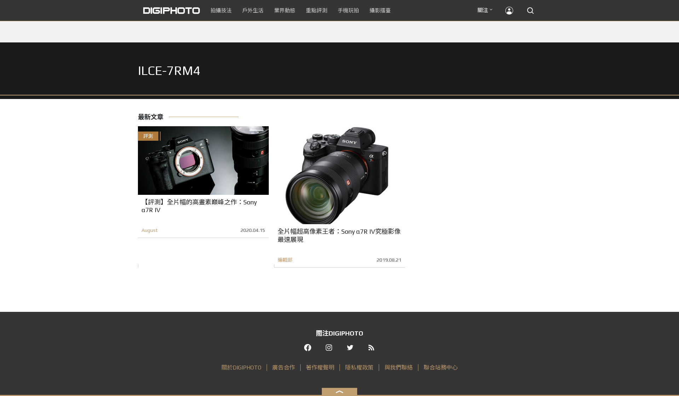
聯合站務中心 (441, 367)
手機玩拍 (348, 10)
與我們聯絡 (398, 367)
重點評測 (316, 10)
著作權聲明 (320, 367)
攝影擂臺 (380, 10)
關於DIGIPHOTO (241, 367)
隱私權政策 (359, 367)
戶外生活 (252, 10)
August (149, 230)
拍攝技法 (221, 10)
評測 (148, 136)
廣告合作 (283, 367)
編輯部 (285, 260)
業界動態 (284, 10)
